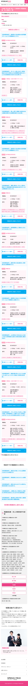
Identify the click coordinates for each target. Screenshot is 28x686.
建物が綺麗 (10, 541)
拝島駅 (13, 592)
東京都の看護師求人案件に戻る (14, 505)
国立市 (12, 564)
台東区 (22, 554)
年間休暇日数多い (17, 539)
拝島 (9, 600)
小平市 (19, 562)
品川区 (10, 555)
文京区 (18, 554)
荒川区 (21, 557)
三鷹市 (16, 561)
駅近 (22, 541)
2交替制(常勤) (18, 525)
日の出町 (4, 569)
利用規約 (3, 663)
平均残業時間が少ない (7, 539)
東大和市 (4, 566)
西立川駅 (14, 576)
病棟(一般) (4, 548)
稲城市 (3, 568)
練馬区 (7, 559)
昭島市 (25, 4)
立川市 (8, 561)
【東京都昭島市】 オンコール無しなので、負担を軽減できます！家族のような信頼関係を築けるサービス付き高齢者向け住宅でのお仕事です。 (13, 73)
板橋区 (3, 559)
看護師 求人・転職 (16, 4)
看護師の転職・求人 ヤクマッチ (6, 4)
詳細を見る (20, 60)
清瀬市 (8, 566)
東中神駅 (14, 580)
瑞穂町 (21, 568)
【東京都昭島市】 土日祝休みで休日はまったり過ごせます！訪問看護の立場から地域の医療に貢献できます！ (14, 336)
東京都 (21, 4)
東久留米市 (12, 566)
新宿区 (14, 554)
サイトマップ (4, 674)
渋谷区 (3, 557)
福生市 (16, 564)
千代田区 (4, 554)
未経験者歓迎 (5, 543)
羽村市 (7, 568)
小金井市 (15, 562)
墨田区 (3, 555)
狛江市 (20, 564)
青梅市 (20, 561)
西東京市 (17, 568)
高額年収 (4, 538)
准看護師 (4, 519)
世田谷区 (23, 555)
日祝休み (9, 538)
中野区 (7, 557)
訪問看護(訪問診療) (6, 532)
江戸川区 (19, 559)
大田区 (18, 555)
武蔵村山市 (18, 566)
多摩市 (23, 566)
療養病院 (4, 530)
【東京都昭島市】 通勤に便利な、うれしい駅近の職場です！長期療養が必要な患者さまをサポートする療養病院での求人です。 (14, 187)
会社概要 (3, 659)
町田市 (10, 562)
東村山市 (4, 564)
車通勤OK (13, 538)
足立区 (10, 559)
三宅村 (16, 569)
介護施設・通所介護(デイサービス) (14, 530)
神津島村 (12, 569)
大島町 (8, 569)
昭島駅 (13, 588)
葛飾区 (14, 559)
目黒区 (14, 555)
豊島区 (14, 557)
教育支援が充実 (16, 541)
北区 (18, 557)
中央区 (8, 554)
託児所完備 (19, 543)
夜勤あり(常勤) (10, 525)
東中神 (3, 600)
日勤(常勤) (4, 525)
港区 (11, 554)
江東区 (7, 555)
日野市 (23, 562)
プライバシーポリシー (6, 666)
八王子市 (4, 561)
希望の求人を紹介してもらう (14, 65)
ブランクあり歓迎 (12, 543)
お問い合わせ (4, 670)
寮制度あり (4, 541)
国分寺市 (9, 564)
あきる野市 (11, 568)
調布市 (7, 562)
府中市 (3, 562)
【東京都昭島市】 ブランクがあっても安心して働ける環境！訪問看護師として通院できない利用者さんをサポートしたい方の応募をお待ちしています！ (14, 413)
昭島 (7, 600)
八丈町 (20, 569)
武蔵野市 (12, 561)
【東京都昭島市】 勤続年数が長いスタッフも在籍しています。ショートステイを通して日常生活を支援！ (14, 375)
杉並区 (10, 557)
